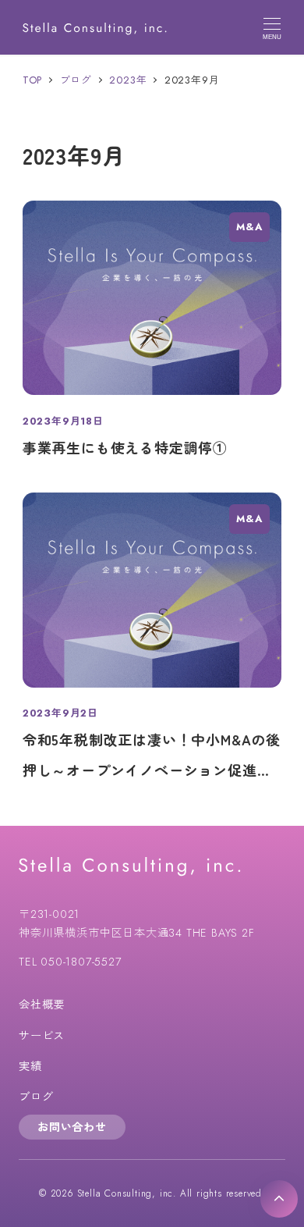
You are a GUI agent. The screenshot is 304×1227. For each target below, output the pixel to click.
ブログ (36, 1096)
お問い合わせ (72, 1127)
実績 (30, 1066)
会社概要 (42, 1004)
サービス (42, 1036)
